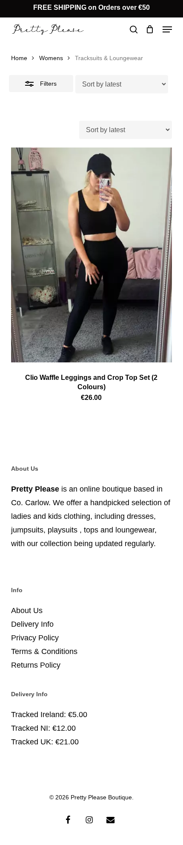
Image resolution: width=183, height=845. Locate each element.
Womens (51, 58)
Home (19, 58)
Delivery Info (32, 624)
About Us (27, 610)
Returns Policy (35, 665)
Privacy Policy (35, 638)
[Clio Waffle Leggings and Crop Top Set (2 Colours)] (91, 255)
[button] (167, 29)
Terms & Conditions (44, 651)
